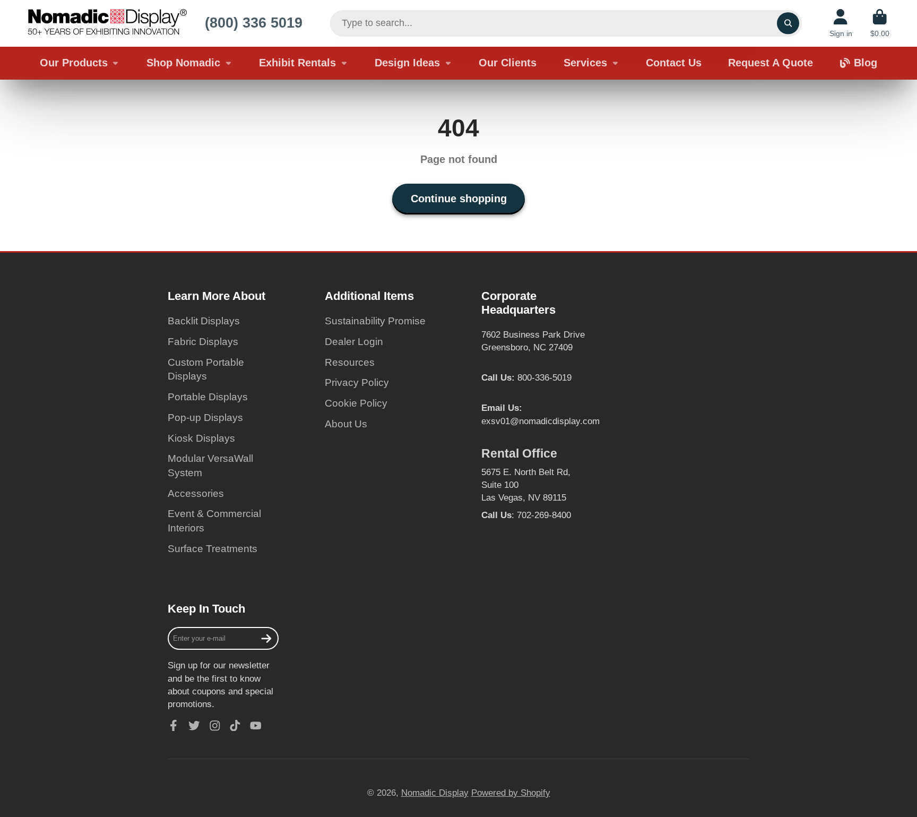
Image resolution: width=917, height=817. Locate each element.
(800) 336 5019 (253, 23)
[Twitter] (194, 726)
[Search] (788, 23)
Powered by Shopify (510, 792)
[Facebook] (173, 726)
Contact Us (674, 62)
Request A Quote (770, 62)
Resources (350, 362)
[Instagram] (215, 726)
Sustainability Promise (375, 320)
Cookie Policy (356, 403)
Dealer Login (354, 341)
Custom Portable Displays (206, 369)
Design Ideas (407, 62)
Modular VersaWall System (210, 465)
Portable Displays (208, 396)
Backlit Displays (204, 320)
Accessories (196, 493)
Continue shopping (459, 198)
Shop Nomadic (183, 62)
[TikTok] (235, 726)
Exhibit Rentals (297, 62)
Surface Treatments (212, 548)
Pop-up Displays (205, 417)
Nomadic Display (435, 792)
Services (585, 62)
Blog (865, 62)
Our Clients (508, 62)
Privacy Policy (357, 382)
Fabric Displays (203, 341)
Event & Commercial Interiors (214, 521)
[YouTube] (256, 726)
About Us (346, 423)
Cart (879, 23)
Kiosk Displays (201, 438)
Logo (107, 23)
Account (840, 23)
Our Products (74, 62)
